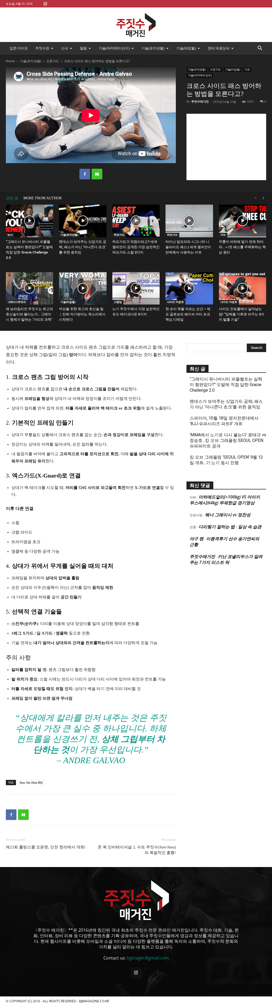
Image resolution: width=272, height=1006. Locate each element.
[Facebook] (84, 174)
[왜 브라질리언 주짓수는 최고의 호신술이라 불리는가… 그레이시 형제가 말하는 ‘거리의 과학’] (29, 288)
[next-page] (263, 198)
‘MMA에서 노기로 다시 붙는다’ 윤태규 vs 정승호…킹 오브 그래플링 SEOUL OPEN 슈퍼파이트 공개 (228, 440)
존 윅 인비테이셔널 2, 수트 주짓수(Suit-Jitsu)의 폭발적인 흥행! (137, 850)
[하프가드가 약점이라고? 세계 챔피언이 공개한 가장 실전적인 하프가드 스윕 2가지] (136, 221)
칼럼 (83, 48)
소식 (64, 48)
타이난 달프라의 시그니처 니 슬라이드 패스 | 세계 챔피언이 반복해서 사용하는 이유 (188, 247)
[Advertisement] (226, 147)
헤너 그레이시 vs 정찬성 (227, 515)
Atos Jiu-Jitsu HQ (31, 782)
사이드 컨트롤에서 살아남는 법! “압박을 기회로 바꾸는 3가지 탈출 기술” (241, 314)
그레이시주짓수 (16, 302)
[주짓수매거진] (136, 25)
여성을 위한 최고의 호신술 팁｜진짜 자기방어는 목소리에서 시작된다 (82, 314)
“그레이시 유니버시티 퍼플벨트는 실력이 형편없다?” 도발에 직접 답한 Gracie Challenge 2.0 (226, 385)
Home (10, 61)
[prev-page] (255, 198)
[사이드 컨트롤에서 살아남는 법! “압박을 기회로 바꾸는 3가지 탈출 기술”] (242, 288)
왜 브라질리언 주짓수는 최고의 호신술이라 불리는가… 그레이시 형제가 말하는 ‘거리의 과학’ (29, 314)
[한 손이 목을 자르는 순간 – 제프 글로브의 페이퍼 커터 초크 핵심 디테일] (189, 288)
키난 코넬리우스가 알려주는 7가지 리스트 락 (226, 559)
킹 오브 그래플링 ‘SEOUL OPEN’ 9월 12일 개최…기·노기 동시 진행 (226, 460)
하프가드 (119, 234)
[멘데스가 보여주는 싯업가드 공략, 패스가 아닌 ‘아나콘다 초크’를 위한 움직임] (82, 221)
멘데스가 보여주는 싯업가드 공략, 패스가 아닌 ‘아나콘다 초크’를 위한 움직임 (82, 247)
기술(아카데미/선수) (114, 48)
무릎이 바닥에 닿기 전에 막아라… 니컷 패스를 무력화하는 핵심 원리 (242, 247)
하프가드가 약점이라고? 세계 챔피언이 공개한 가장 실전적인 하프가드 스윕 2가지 (136, 247)
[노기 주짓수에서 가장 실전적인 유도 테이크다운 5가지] (136, 288)
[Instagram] (45, 3)
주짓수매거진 (200, 101)
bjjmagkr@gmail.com (148, 958)
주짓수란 (42, 48)
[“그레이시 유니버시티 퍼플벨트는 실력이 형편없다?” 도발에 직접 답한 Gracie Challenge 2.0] (29, 221)
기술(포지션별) (153, 48)
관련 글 (12, 198)
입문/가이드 (19, 48)
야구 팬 (196, 539)
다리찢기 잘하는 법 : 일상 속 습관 (230, 527)
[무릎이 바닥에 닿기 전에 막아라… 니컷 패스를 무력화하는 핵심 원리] (242, 221)
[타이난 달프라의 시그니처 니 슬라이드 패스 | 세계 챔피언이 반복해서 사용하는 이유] (189, 221)
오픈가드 (52, 61)
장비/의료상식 (219, 48)
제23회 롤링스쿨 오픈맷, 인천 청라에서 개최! (46, 847)
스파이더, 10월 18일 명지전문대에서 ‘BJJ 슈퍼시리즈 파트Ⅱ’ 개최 (224, 421)
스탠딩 (118, 302)
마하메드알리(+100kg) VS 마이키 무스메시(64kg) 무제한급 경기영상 (225, 500)
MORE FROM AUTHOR (42, 198)
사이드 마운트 (175, 302)
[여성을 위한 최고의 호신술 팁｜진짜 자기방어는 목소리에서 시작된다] (82, 288)
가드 (247, 69)
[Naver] (97, 174)
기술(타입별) (186, 48)
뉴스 (10, 234)
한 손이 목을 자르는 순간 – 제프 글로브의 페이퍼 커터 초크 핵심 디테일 (187, 314)
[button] (259, 49)
